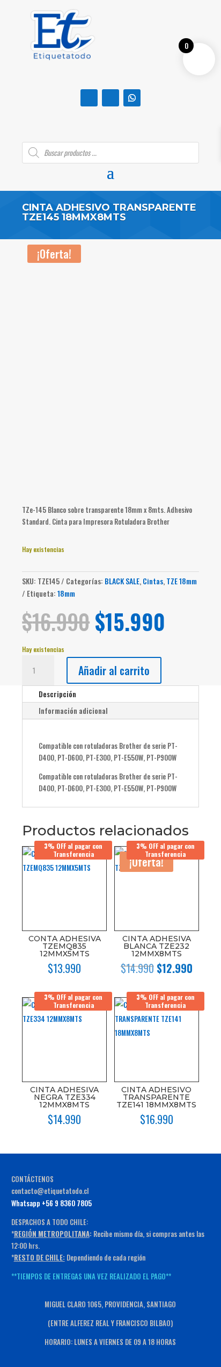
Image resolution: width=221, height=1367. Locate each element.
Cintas (153, 580)
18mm (66, 593)
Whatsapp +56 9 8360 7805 (51, 1203)
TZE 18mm (181, 580)
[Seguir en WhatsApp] (132, 97)
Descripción (57, 694)
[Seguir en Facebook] (89, 97)
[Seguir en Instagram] (110, 97)
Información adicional (73, 710)
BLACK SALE (122, 580)
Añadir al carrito (114, 670)
